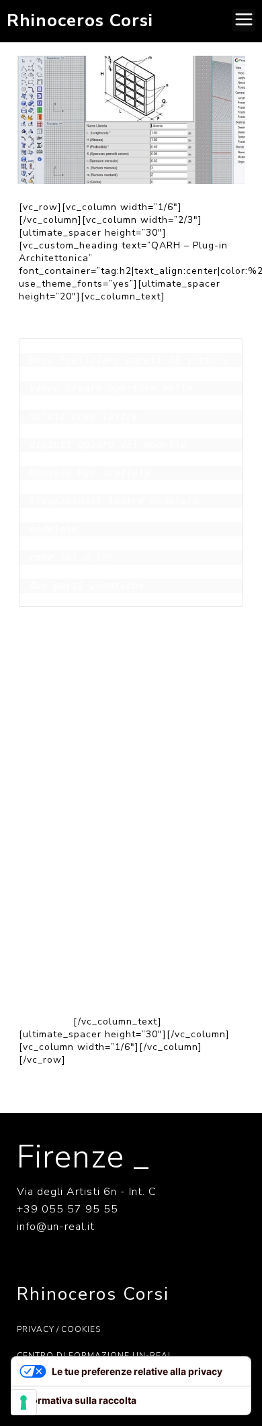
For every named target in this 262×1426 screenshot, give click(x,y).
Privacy (35, 1329)
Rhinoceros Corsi (80, 20)
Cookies (81, 1329)
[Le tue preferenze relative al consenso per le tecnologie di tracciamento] (23, 1402)
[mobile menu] (243, 20)
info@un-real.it (56, 1226)
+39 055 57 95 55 (67, 1209)
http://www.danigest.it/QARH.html (142, 986)
